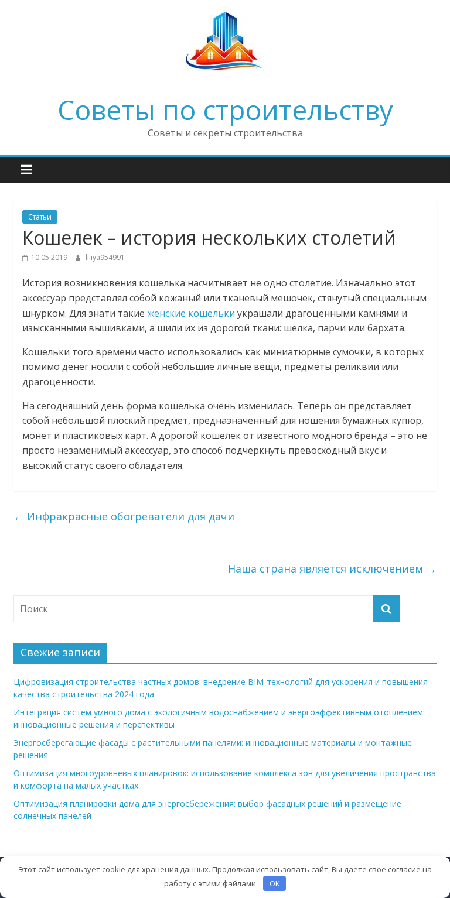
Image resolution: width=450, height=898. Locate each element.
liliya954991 (105, 257)
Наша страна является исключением (332, 568)
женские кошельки (191, 313)
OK (275, 883)
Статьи (40, 217)
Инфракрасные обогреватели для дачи (123, 516)
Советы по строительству (225, 109)
